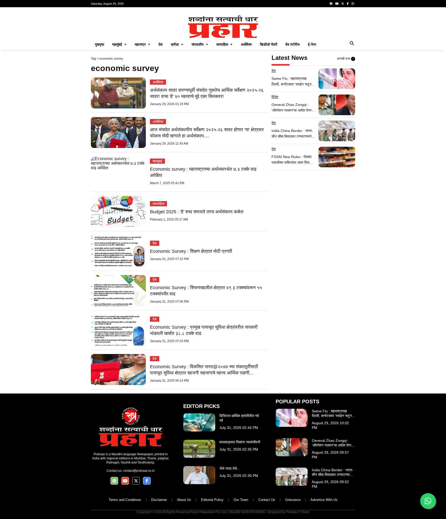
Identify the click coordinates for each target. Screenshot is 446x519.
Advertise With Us (324, 500)
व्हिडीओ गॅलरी (268, 44)
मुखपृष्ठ (99, 44)
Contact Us (266, 500)
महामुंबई (157, 161)
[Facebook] (348, 3)
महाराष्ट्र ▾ (142, 44)
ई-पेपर (312, 44)
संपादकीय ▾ (200, 44)
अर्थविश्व (246, 44)
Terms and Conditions (125, 500)
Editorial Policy (212, 500)
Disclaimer (159, 500)
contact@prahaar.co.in (139, 471)
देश (160, 44)
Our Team (241, 500)
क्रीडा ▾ (177, 44)
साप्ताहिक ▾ (224, 44)
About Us (184, 500)
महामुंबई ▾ (119, 44)
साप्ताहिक (158, 204)
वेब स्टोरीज (292, 44)
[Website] (331, 3)
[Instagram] (353, 3)
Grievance (292, 500)
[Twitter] (342, 3)
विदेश (275, 97)
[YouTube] (336, 3)
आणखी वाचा (345, 58)
